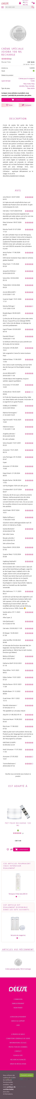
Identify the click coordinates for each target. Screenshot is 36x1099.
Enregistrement (18, 1003)
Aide (18, 1025)
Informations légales (18, 1043)
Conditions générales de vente (18, 1038)
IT (26, 2)
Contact (18, 1051)
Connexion (18, 999)
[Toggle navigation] (2, 7)
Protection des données (18, 1047)
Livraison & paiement (18, 1017)
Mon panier (18, 1008)
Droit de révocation (18, 1064)
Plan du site (18, 1055)
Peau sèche (31, 88)
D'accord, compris (26, 1075)
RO (24, 5)
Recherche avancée (18, 1060)
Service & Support (18, 1021)
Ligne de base (5, 81)
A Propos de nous (18, 1034)
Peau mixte (27, 84)
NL (27, 5)
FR (23, 2)
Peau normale (29, 86)
